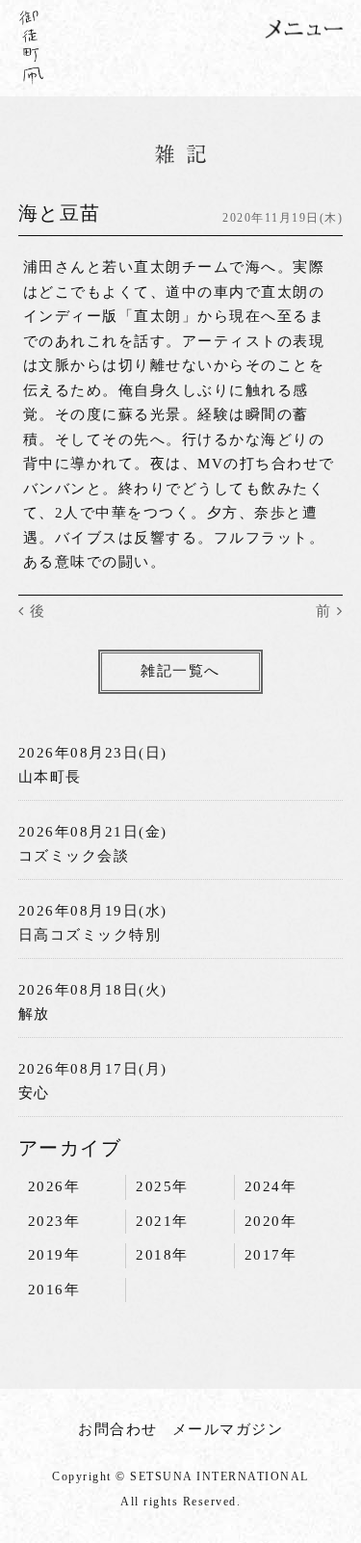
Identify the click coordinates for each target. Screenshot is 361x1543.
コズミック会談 (74, 856)
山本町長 (50, 777)
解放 (34, 1014)
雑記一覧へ (180, 670)
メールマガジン (228, 1429)
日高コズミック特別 (90, 935)
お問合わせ (118, 1429)
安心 (34, 1093)
